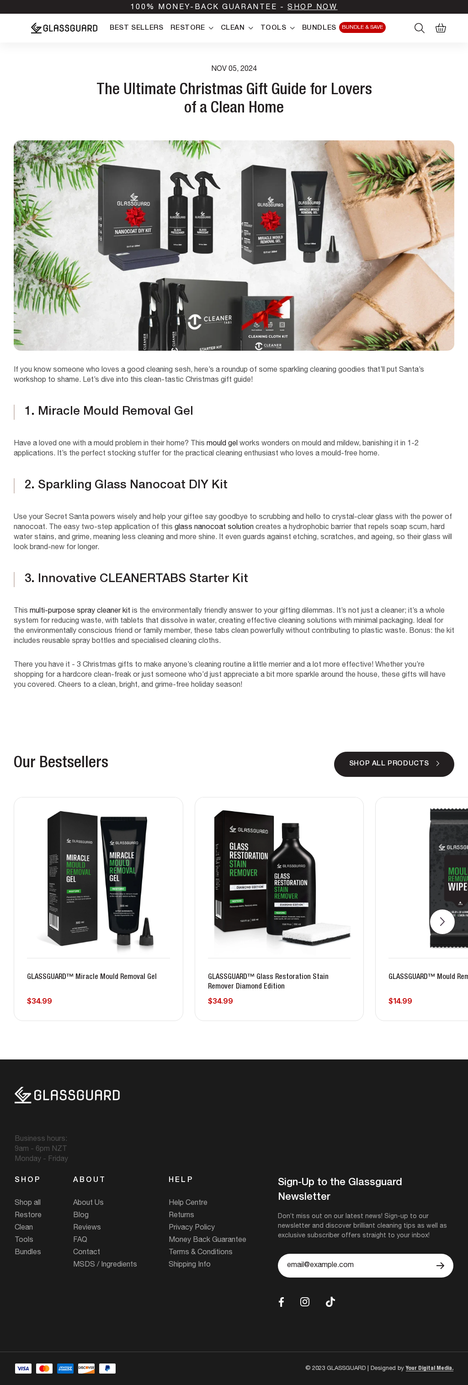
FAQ (80, 1240)
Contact (86, 1253)
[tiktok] (330, 1302)
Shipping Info (190, 1265)
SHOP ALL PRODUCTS (389, 763)
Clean (24, 1228)
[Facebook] (281, 1302)
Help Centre (188, 1203)
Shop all (28, 1203)
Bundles (28, 1253)
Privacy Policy (192, 1228)
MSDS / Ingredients (105, 1265)
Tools (24, 1240)
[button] (442, 922)
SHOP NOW (312, 7)
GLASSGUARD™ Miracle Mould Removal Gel (92, 977)
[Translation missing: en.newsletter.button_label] (440, 1265)
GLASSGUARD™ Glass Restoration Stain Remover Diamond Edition (268, 982)
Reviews (87, 1228)
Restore (28, 1215)
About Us (88, 1203)
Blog (81, 1215)
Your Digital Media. (429, 1369)
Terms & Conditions (201, 1253)
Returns (181, 1215)
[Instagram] (304, 1301)
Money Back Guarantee (207, 1240)
